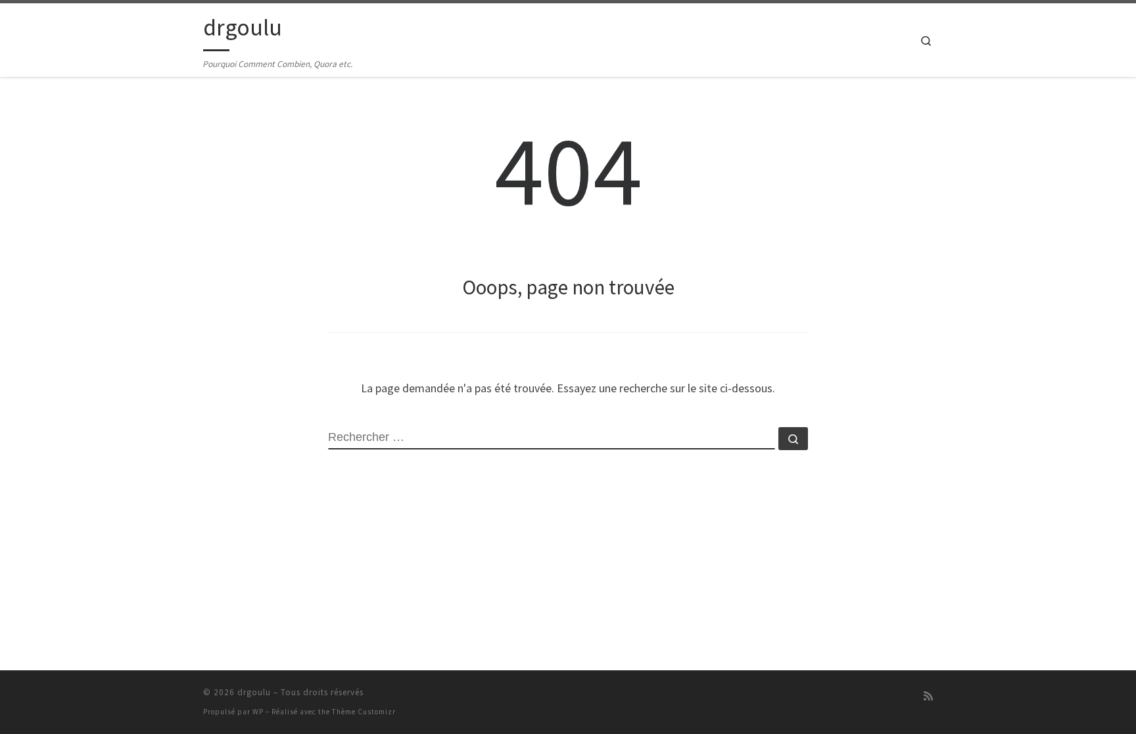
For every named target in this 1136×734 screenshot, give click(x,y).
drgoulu (254, 692)
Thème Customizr (364, 711)
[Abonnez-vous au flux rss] (928, 696)
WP (258, 711)
